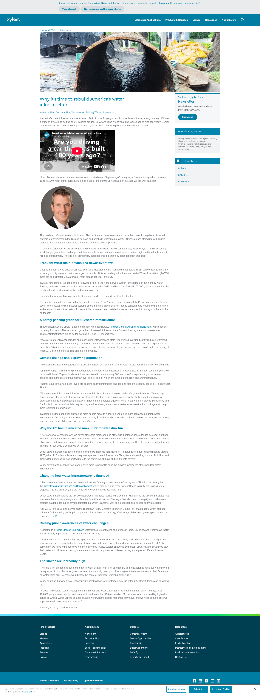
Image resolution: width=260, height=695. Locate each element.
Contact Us (181, 657)
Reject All (198, 689)
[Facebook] (194, 681)
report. (53, 516)
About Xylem (229, 19)
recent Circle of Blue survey (70, 530)
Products (44, 647)
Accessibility (136, 643)
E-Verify (134, 652)
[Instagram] (218, 681)
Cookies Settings (176, 689)
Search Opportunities (140, 638)
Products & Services (176, 19)
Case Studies (181, 638)
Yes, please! (69, 9)
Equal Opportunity (139, 647)
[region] (130, 689)
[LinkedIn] (200, 681)
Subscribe (187, 117)
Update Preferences (93, 680)
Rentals (43, 657)
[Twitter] (206, 681)
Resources (211, 19)
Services (44, 652)
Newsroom (90, 633)
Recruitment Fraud (139, 657)
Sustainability (92, 638)
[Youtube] (212, 681)
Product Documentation (187, 652)
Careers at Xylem (138, 633)
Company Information (96, 652)
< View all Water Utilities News (55, 30)
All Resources (182, 633)
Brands (196, 19)
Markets (44, 638)
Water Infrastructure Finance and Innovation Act (68, 486)
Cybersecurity (91, 657)
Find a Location (183, 643)
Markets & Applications (148, 19)
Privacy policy (28, 691)
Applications (46, 643)
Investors (89, 643)
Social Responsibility (95, 647)
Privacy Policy (71, 680)
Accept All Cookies (221, 689)
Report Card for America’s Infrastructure (131, 326)
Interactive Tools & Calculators (190, 647)
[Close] (255, 689)
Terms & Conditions (49, 680)
